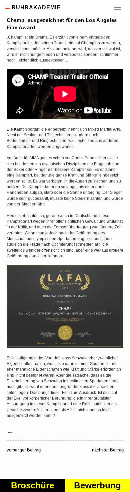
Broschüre (32, 485)
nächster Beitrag (108, 450)
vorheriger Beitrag (24, 449)
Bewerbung (97, 485)
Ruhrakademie (36, 7)
